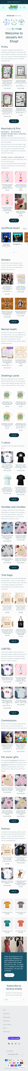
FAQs (4, 1010)
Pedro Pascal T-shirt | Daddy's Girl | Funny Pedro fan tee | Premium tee (21, 466)
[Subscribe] (23, 1000)
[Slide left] (10, 252)
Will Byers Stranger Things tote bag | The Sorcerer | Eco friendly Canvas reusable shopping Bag (20, 632)
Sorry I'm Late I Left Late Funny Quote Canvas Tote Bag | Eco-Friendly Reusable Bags (7, 631)
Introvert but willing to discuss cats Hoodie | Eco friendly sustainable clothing (7, 812)
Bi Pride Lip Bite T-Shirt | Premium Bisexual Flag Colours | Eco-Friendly (7, 678)
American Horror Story (6, 245)
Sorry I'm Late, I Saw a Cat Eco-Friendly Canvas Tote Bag (7, 607)
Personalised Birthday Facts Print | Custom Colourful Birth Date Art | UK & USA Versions (7, 110)
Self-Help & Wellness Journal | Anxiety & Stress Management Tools (7, 361)
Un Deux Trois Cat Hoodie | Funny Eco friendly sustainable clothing (21, 812)
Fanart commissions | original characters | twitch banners (21, 746)
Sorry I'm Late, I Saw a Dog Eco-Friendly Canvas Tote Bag (20, 607)
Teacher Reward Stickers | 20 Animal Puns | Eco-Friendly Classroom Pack (21, 288)
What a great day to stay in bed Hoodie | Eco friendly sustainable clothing (21, 789)
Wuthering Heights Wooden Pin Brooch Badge (20, 212)
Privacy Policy (6, 1013)
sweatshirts (4, 764)
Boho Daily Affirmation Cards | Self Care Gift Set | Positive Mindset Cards (20, 361)
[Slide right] (17, 252)
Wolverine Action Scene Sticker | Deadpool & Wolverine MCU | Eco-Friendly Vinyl (7, 313)
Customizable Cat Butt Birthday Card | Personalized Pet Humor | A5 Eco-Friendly (21, 882)
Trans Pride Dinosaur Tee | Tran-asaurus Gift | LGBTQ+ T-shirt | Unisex (21, 701)
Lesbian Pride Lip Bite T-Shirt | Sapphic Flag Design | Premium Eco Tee (7, 702)
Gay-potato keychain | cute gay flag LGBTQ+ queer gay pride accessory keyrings (7, 209)
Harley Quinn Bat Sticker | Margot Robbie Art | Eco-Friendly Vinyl (21, 312)
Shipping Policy (6, 1017)
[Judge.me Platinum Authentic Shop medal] (6, 22)
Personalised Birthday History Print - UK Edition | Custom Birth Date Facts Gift (7, 82)
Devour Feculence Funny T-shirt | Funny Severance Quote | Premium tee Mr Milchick (21, 859)
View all (14, 121)
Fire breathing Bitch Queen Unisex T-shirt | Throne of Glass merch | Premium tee (7, 466)
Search (5, 1028)
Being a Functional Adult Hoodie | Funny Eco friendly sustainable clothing (7, 537)
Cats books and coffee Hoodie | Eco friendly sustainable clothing (20, 536)
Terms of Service (7, 1024)
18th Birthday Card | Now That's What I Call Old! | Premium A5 (7, 403)
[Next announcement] (25, 2)
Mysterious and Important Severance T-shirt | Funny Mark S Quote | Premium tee (7, 489)
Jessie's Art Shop (11, 1068)
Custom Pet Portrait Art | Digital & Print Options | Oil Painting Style (7, 746)
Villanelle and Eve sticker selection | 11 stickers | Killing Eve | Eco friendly (7, 288)
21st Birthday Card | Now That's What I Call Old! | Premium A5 (7, 425)
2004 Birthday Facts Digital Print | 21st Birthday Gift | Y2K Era (20, 109)
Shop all (9, 975)
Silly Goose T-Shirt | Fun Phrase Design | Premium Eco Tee (7, 882)
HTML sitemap (6, 1031)
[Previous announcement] (3, 2)
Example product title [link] (7, 912)
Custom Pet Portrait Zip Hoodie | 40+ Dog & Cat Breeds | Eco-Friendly (21, 559)
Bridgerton (16, 244)
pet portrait (14, 760)
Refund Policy (6, 1021)
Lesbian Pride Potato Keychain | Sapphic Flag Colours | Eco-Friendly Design (21, 186)
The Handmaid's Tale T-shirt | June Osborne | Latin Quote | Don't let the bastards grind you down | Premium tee (21, 490)
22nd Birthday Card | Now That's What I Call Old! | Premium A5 (20, 425)
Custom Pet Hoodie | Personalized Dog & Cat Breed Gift (7, 559)
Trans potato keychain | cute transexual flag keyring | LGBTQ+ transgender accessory (7, 186)
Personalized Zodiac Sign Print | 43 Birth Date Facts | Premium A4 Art (21, 82)
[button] (3, 7)
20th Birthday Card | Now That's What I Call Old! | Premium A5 (20, 403)
